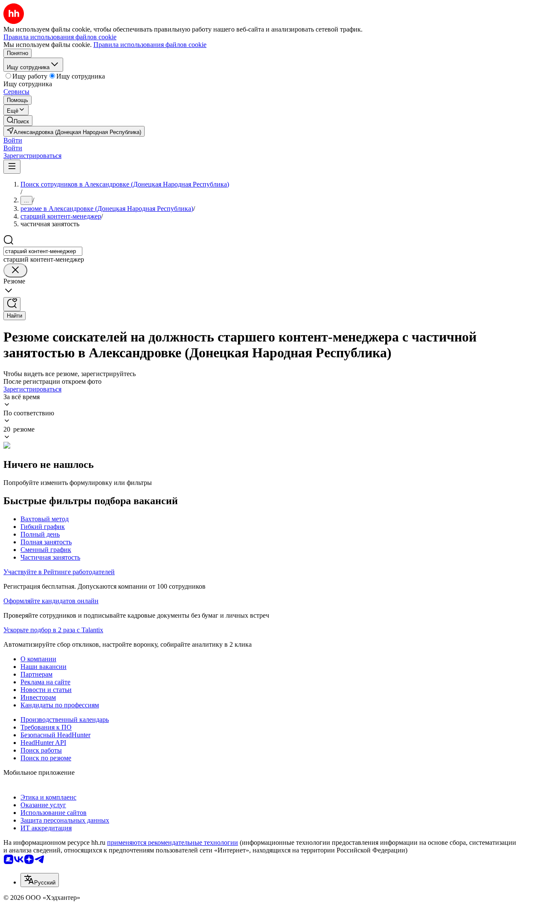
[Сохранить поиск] (11, 304)
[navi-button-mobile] (11, 167)
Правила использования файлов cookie (149, 44)
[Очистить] (15, 270)
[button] (12, 140)
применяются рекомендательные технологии (172, 842)
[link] (17, 120)
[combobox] (42, 251)
